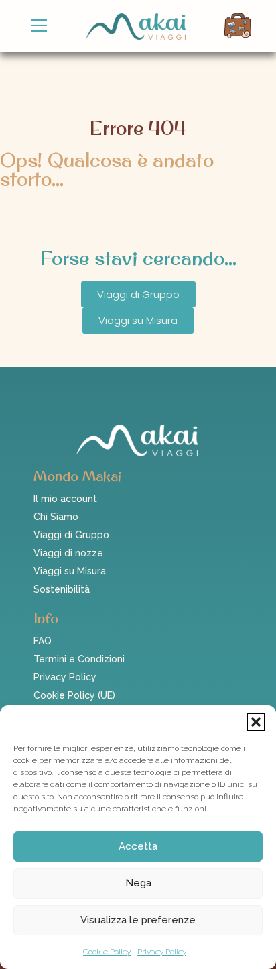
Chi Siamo (55, 516)
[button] (256, 722)
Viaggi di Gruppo (71, 534)
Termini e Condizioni (79, 659)
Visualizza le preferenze (138, 920)
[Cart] (237, 25)
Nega (138, 883)
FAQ (42, 640)
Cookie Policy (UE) (74, 695)
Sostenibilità (61, 589)
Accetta (138, 846)
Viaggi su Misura (69, 571)
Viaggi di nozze (68, 553)
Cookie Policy (107, 951)
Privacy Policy (161, 951)
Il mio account (65, 498)
